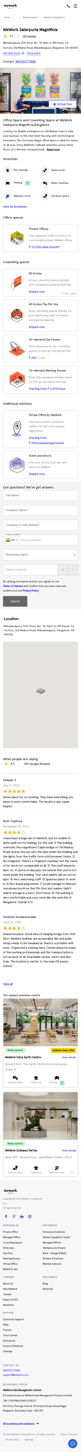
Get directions (11, 53)
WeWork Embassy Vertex (21, 1150)
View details (69, 1057)
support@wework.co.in (15, 1375)
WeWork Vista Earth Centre (23, 1057)
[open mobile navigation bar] (75, 6)
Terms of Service (13, 586)
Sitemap (29, 1440)
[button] (40, 689)
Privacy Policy (31, 590)
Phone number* (13, 534)
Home (7, 17)
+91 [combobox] (12, 540)
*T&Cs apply (69, 293)
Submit (15, 601)
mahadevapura (30, 17)
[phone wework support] (68, 6)
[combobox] (40, 554)
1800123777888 (11, 1370)
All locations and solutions (18, 1424)
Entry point (33, 53)
